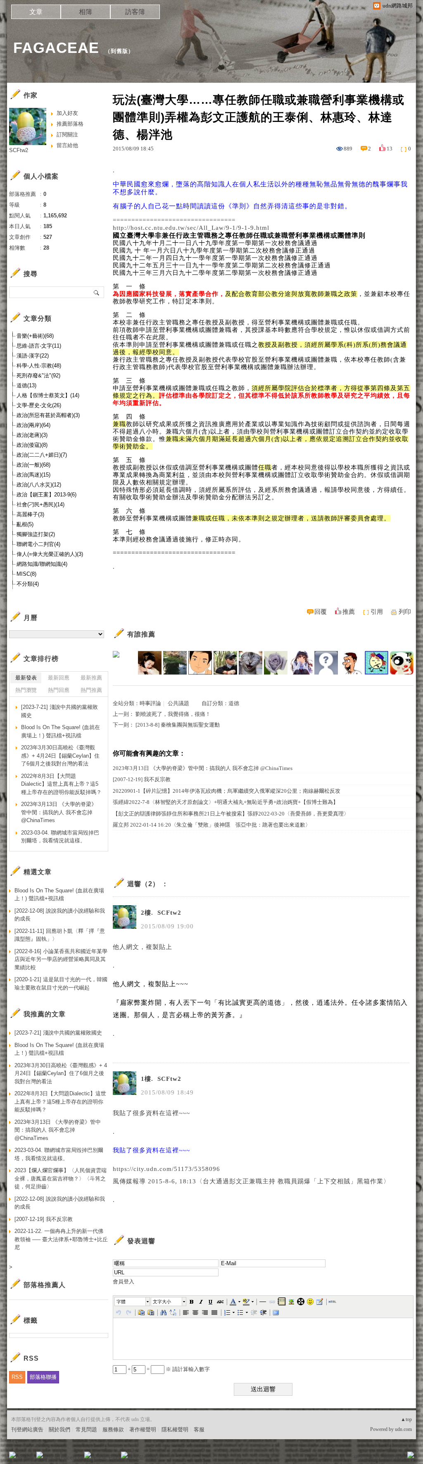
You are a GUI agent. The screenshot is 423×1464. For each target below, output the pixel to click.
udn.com (403, 1429)
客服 (199, 1429)
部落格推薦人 (45, 1284)
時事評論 (150, 703)
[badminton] (376, 663)
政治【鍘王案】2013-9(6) (46, 494)
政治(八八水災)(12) (39, 485)
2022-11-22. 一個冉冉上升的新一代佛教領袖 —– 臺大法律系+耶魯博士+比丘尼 (61, 1239)
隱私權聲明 (175, 1429)
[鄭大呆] (200, 663)
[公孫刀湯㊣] (401, 663)
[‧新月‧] (301, 663)
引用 (377, 611)
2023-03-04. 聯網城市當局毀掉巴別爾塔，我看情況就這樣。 (60, 837)
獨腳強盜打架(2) (36, 534)
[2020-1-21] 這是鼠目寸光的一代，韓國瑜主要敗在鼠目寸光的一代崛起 (60, 983)
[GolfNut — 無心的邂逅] (175, 663)
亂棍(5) (25, 524)
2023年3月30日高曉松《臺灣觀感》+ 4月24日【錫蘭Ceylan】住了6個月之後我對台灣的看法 (60, 755)
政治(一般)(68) (33, 465)
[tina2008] (276, 663)
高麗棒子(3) (30, 514)
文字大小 (162, 1301)
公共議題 (178, 703)
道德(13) (26, 385)
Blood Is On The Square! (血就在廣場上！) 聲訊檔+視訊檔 (60, 731)
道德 (233, 703)
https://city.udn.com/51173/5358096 (166, 1169)
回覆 (320, 611)
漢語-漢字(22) (33, 356)
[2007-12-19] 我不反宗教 (142, 779)
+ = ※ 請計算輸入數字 (168, 1369)
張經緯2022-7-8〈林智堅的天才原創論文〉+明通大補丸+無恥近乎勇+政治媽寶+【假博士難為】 (225, 802)
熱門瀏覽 (26, 690)
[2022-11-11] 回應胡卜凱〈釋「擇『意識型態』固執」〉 (59, 935)
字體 (121, 1301)
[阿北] (225, 663)
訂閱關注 (67, 134)
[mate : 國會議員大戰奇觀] (124, 663)
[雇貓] (250, 663)
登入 (358, 1457)
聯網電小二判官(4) (38, 544)
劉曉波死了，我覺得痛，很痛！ (173, 714)
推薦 (348, 611)
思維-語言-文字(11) (39, 346)
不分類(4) (28, 584)
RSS (17, 1377)
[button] (132, 1301)
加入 (373, 1457)
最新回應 (58, 678)
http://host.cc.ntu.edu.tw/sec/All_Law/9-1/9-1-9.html (191, 227)
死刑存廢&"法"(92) (38, 375)
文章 (36, 11)
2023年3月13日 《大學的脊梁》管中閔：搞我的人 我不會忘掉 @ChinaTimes (202, 768)
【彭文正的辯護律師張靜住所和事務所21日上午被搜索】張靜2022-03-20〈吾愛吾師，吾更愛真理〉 (231, 814)
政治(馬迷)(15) (33, 475)
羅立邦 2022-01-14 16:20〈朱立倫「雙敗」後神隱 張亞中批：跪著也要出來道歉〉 (212, 825)
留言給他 (67, 145)
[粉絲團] (12, 1455)
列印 (405, 611)
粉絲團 (26, 1457)
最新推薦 (91, 678)
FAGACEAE (56, 47)
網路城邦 (394, 1457)
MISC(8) (26, 574)
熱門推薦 (91, 690)
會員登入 (123, 1281)
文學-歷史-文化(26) (39, 405)
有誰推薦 (141, 634)
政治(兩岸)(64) (33, 425)
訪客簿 (135, 11)
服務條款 (113, 1429)
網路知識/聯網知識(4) (42, 564)
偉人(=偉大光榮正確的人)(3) (50, 554)
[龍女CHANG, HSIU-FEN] (150, 663)
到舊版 (119, 51)
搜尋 (97, 292)
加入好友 (67, 113)
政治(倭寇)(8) (32, 445)
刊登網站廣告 (27, 1429)
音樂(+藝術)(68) (35, 336)
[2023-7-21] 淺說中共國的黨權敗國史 (59, 711)
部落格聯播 (43, 1377)
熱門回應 (58, 690)
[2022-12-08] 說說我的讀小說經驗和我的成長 (59, 915)
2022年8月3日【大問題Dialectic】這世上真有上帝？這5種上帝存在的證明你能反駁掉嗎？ (61, 784)
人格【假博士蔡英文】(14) (48, 395)
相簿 (85, 11)
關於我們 (59, 1429)
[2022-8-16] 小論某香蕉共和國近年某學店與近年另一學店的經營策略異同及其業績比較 (60, 959)
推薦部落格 (70, 124)
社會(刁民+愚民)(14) (40, 504)
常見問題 (86, 1429)
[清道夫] (351, 663)
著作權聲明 (142, 1429)
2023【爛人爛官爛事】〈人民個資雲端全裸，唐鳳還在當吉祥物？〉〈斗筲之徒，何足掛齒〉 (60, 1178)
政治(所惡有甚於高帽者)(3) (48, 415)
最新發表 (26, 678)
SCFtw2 (18, 150)
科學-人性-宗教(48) (39, 365)
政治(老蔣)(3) (32, 435)
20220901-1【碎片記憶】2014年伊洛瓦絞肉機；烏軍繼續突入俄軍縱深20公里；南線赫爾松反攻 (226, 791)
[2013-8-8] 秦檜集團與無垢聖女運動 (177, 725)
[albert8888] (326, 663)
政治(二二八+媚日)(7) (42, 455)
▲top (406, 1419)
